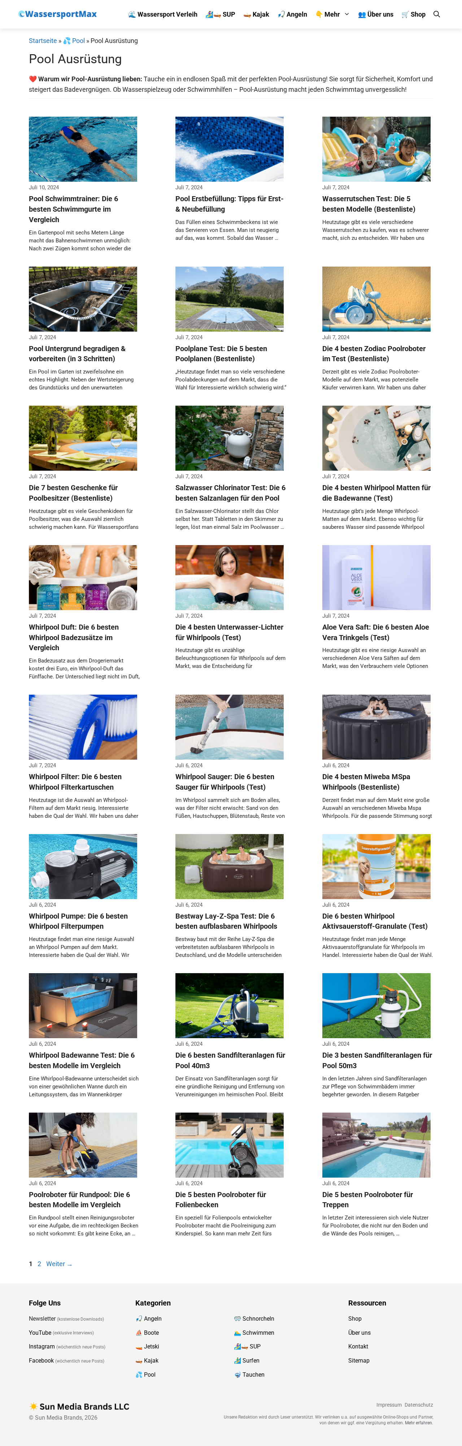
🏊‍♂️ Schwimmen (254, 1332)
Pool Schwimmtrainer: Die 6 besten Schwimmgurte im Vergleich (73, 209)
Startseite (43, 40)
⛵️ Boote (147, 1332)
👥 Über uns (375, 14)
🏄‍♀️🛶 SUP (220, 14)
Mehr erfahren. (419, 1422)
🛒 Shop (413, 14)
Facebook (41, 1360)
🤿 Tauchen (249, 1374)
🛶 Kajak (256, 14)
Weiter (59, 1264)
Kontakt (358, 1346)
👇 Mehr (327, 14)
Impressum (389, 1405)
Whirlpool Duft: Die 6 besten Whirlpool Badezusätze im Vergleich (74, 637)
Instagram (42, 1346)
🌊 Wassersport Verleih (162, 14)
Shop (355, 1318)
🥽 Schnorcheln (254, 1318)
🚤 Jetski (147, 1346)
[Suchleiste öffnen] (437, 14)
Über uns (359, 1332)
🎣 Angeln (292, 14)
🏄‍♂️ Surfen (247, 1360)
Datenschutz (419, 1405)
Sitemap (359, 1360)
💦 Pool (74, 40)
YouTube (40, 1332)
